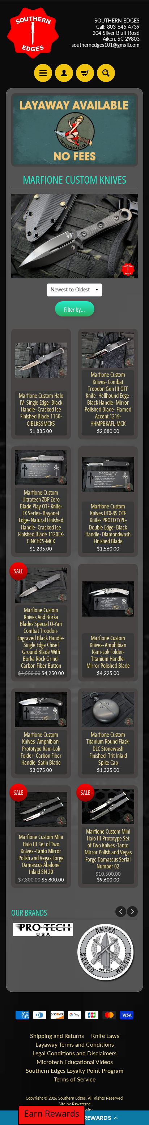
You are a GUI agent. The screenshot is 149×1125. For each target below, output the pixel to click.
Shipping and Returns (57, 1035)
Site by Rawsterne (75, 1103)
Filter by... (74, 309)
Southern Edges (72, 1098)
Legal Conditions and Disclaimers (74, 1053)
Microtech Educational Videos (75, 1061)
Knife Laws (105, 1035)
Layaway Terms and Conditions (74, 1044)
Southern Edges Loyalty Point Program (74, 1070)
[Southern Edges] (33, 33)
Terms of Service (74, 1079)
